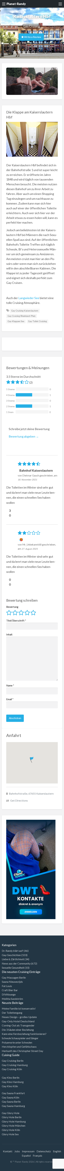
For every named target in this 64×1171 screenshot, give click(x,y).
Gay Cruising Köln (12, 1069)
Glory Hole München (13, 1125)
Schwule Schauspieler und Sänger (20, 1038)
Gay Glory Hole (10, 1113)
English (57, 1151)
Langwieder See (28, 298)
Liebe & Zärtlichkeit (13, 959)
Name (10, 685)
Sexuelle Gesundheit (13, 967)
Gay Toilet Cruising (37, 321)
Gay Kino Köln (10, 1086)
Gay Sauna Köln (10, 1097)
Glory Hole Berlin (11, 1117)
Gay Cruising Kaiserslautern (24, 310)
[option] (49, 1168)
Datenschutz (44, 1151)
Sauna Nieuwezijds (12, 981)
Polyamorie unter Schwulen (17, 1042)
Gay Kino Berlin (10, 1077)
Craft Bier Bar (10, 990)
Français (37, 1155)
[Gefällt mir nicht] (7, 515)
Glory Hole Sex (10, 1134)
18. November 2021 (27, 479)
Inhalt (9, 634)
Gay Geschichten (11, 955)
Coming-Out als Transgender (18, 1025)
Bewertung (12, 606)
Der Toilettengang (12, 1012)
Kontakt (7, 1151)
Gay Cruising (31, 26)
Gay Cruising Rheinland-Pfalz (21, 316)
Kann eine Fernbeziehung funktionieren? (24, 1033)
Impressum (28, 1151)
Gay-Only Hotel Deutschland (18, 1021)
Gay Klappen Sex (16, 321)
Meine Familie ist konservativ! (19, 1008)
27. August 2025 (30, 548)
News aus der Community (16, 963)
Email (9, 699)
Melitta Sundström (12, 998)
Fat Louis (7, 986)
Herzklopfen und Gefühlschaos (19, 1046)
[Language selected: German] (50, 1167)
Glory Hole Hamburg (14, 1121)
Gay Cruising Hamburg (15, 1065)
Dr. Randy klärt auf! (12, 950)
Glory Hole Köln (11, 1129)
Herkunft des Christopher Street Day (22, 1050)
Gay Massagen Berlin (14, 977)
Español (26, 1155)
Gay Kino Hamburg (13, 1081)
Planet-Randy (16, 4)
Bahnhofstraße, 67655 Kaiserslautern (31, 793)
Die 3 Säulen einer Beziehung (18, 1029)
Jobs (17, 1151)
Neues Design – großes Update (19, 1016)
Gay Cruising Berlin (12, 1060)
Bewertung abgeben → (24, 436)
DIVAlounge (9, 994)
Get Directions (19, 800)
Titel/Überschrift (16, 620)
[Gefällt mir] (7, 510)
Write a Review (32, 36)
